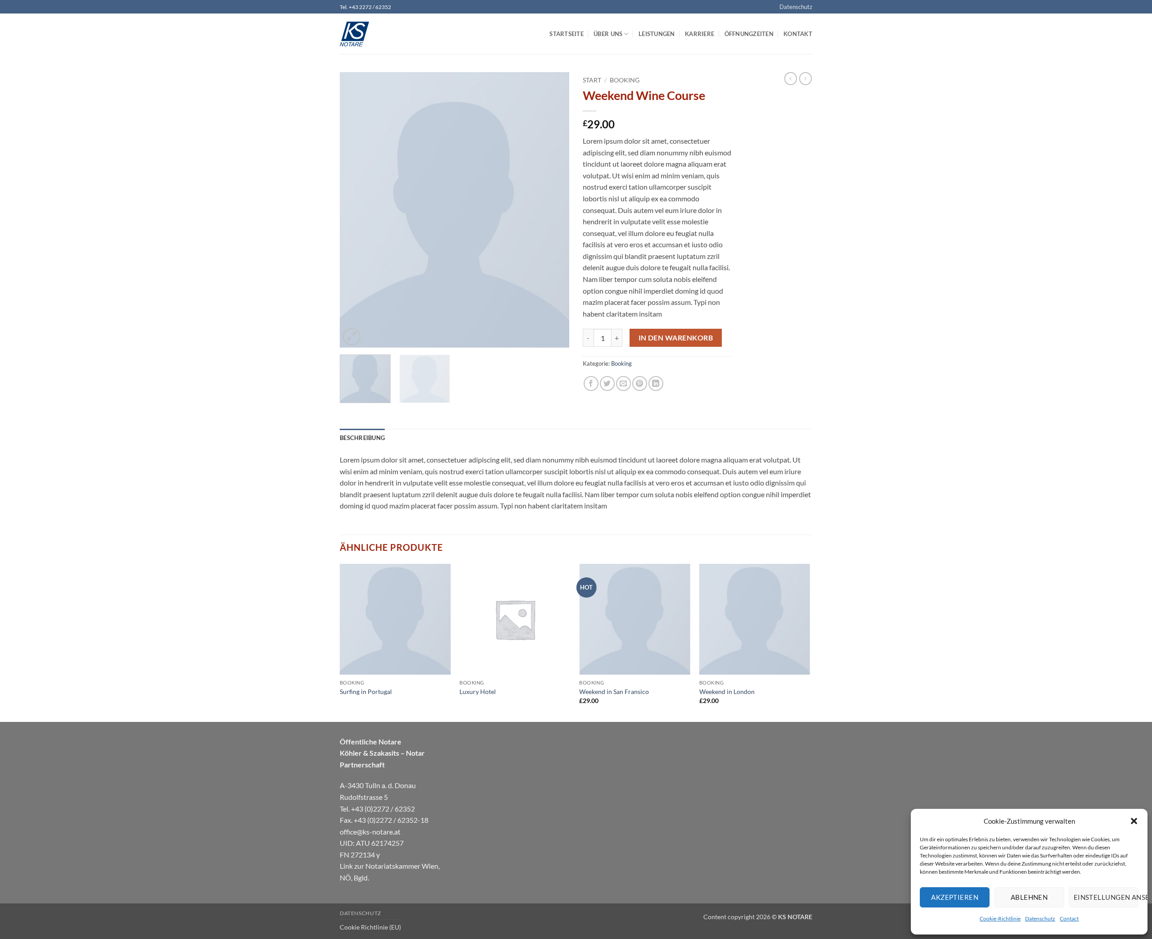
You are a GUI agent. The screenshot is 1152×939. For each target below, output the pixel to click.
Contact (1069, 918)
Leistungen (657, 33)
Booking (624, 80)
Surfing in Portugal (366, 691)
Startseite (566, 33)
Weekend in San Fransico (614, 691)
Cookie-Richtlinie (1000, 918)
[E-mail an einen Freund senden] (623, 383)
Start (592, 80)
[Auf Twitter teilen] (607, 383)
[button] (1134, 821)
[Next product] (790, 78)
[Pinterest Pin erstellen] (639, 383)
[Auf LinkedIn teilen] (655, 383)
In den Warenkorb (676, 338)
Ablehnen (1029, 897)
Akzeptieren (954, 897)
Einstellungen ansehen (1106, 897)
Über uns (608, 33)
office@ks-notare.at (370, 831)
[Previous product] (805, 78)
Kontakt (797, 33)
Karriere (699, 33)
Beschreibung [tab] (362, 437)
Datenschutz (1040, 918)
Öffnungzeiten (749, 33)
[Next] (553, 209)
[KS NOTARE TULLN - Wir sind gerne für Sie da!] (385, 34)
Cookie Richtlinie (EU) (370, 927)
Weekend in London (727, 691)
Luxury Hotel (477, 691)
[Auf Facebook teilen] (591, 383)
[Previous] (355, 209)
